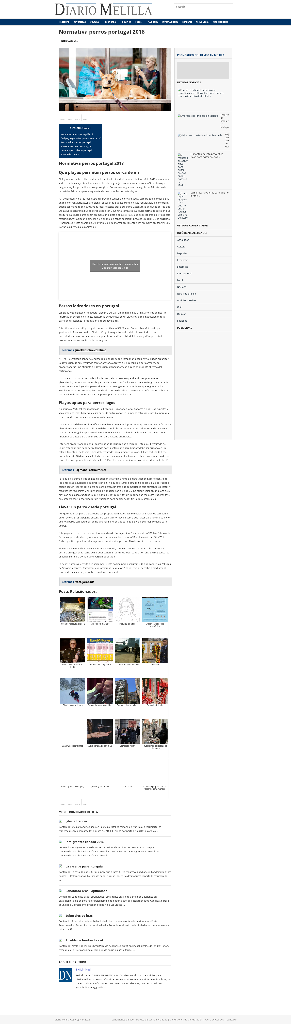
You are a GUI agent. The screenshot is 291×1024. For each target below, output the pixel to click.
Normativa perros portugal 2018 (77, 134)
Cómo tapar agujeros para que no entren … (209, 194)
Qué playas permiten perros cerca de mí (80, 138)
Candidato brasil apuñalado (86, 891)
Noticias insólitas (186, 300)
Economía (110, 22)
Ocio (179, 307)
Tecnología (202, 22)
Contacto (231, 1019)
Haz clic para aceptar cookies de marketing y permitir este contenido (115, 266)
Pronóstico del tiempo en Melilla (200, 55)
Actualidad (80, 22)
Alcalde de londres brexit (84, 940)
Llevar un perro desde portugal (76, 150)
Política (126, 22)
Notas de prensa (186, 293)
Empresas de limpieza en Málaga (224, 121)
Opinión (181, 314)
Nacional (153, 22)
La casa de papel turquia (84, 866)
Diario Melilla (62, 1019)
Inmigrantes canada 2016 (85, 842)
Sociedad (182, 320)
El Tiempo (64, 22)
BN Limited (83, 969)
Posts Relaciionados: (71, 154)
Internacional (170, 22)
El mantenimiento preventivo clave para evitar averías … (206, 155)
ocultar (87, 127)
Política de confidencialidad (151, 1019)
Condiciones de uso (122, 1019)
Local (138, 22)
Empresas (182, 266)
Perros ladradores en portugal (76, 142)
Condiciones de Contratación (186, 1019)
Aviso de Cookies (214, 1019)
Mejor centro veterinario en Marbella (227, 140)
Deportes (187, 22)
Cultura (94, 22)
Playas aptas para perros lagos (76, 146)
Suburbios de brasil (80, 916)
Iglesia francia (76, 821)
